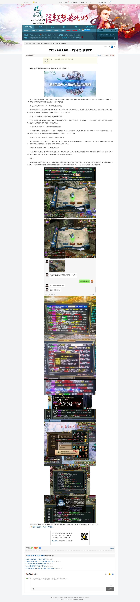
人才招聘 (59, 597)
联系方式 (76, 597)
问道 (28, 555)
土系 (43, 38)
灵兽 (49, 38)
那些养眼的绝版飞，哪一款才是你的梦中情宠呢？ (41, 568)
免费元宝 (111, 35)
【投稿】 (112, 55)
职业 (64, 27)
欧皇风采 (42, 555)
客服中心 (81, 597)
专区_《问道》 (33, 43)
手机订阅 (98, 55)
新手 (69, 38)
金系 (31, 38)
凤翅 (55, 38)
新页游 (66, 2)
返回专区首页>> (37, 527)
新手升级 (72, 35)
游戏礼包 (101, 30)
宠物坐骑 (41, 30)
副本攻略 (37, 35)
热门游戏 (103, 2)
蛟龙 (52, 38)
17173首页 (27, 2)
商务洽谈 (70, 597)
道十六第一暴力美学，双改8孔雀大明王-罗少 (39, 561)
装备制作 (50, 35)
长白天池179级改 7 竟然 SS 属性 (36, 563)
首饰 (54, 35)
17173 (26, 43)
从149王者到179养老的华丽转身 (36, 566)
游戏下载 (106, 35)
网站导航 (37, 2)
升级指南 (34, 30)
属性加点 (32, 35)
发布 (110, 589)
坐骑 (43, 35)
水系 (37, 38)
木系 (34, 38)
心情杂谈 (56, 30)
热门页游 (88, 2)
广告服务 (65, 597)
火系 (40, 38)
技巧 (36, 555)
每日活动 (77, 35)
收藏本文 (112, 548)
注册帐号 (101, 35)
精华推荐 (27, 30)
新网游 (61, 2)
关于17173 (54, 597)
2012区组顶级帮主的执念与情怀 (36, 559)
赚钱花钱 (48, 30)
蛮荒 (58, 38)
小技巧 (62, 30)
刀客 (46, 38)
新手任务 (67, 35)
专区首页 (28, 27)
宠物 (46, 35)
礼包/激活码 (74, 2)
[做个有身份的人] (109, 574)
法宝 (72, 38)
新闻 (40, 27)
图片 (76, 27)
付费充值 (112, 30)
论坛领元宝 (89, 27)
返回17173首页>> (48, 527)
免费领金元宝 (77, 38)
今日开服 (81, 2)
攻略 (52, 27)
